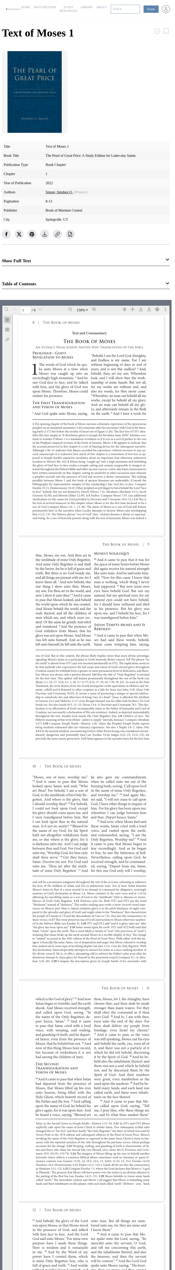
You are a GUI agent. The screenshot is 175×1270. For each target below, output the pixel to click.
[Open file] (140, 309)
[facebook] (6, 234)
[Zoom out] (70, 309)
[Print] (157, 309)
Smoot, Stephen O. (59, 192)
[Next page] (40, 309)
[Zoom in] (94, 309)
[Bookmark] (7, 329)
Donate (151, 9)
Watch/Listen (45, 7)
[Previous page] (14, 309)
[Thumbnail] (7, 319)
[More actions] (165, 309)
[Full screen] (132, 309)
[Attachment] (7, 339)
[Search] (6, 309)
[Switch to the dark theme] (124, 309)
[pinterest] (31, 234)
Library (87, 7)
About (101, 7)
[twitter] (19, 234)
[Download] (149, 309)
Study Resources (68, 9)
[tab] (7, 320)
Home (25, 7)
